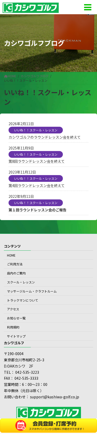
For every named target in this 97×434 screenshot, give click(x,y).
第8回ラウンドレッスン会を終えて (37, 161)
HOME (11, 255)
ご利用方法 (15, 264)
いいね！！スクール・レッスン (35, 130)
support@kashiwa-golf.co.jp (54, 396)
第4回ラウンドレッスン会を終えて (37, 185)
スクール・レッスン (21, 282)
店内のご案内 (16, 273)
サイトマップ (16, 336)
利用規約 (13, 327)
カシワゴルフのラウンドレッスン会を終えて (45, 137)
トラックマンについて (22, 300)
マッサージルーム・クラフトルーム (32, 291)
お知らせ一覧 (16, 318)
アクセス (13, 309)
